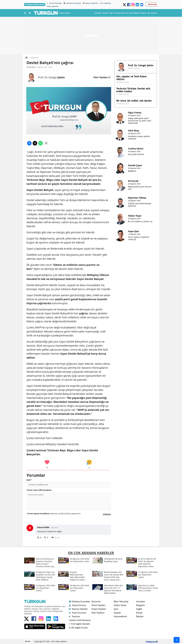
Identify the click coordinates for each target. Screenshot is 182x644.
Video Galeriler (53, 6)
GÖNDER (107, 514)
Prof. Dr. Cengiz (51, 77)
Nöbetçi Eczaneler (73, 3)
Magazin (140, 605)
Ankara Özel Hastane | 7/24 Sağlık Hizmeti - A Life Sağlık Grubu (80, 624)
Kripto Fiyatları (99, 608)
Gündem (140, 601)
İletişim (139, 616)
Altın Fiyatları (98, 612)
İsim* (29, 480)
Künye (139, 612)
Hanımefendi (120, 616)
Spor (116, 608)
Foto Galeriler (105, 3)
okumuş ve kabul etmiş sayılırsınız (54, 513)
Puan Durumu (79, 612)
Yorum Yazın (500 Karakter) (39, 490)
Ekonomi (96, 601)
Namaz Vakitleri (91, 3)
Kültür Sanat (120, 605)
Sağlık (139, 608)
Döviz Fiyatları (99, 605)
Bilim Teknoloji (121, 601)
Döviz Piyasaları (55, 3)
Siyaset (117, 612)
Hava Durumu (79, 605)
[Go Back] (177, 640)
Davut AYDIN (43, 527)
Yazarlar (34, 57)
